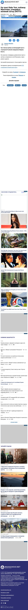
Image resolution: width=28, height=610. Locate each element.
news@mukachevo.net (6, 590)
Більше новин (14, 422)
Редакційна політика (6, 597)
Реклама (14, 16)
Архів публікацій (5, 600)
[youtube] (5, 603)
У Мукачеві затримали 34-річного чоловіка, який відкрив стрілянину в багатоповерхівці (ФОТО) (13, 468)
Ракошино (10, 85)
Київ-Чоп (17, 85)
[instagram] (3, 603)
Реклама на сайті (5, 592)
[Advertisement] (14, 322)
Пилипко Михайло (8, 43)
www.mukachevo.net (19, 578)
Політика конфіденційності (7, 595)
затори (24, 85)
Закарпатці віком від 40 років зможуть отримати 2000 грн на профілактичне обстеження (11, 514)
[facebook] (1, 603)
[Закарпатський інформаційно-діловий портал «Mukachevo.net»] (10, 2)
